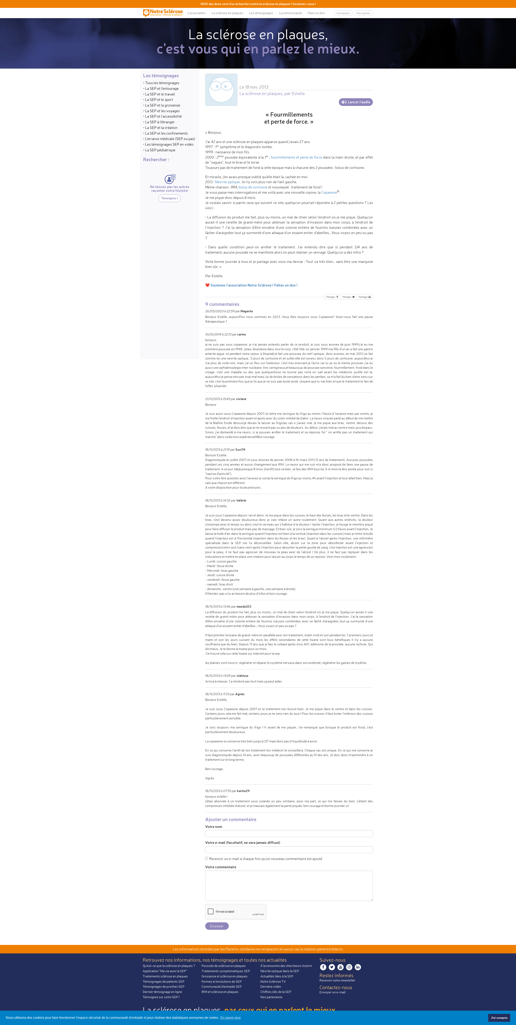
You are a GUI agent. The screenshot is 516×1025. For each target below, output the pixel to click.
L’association (196, 13)
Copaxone (329, 192)
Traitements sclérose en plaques (165, 976)
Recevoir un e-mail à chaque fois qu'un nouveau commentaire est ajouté (265, 858)
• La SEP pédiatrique (159, 149)
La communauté (290, 13)
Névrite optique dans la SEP (279, 971)
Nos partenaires (271, 997)
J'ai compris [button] (499, 1017)
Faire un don (316, 13)
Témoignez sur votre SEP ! (161, 997)
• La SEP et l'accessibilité (162, 116)
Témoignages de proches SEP (163, 986)
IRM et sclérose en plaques (220, 992)
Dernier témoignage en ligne (162, 992)
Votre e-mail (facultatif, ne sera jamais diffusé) (242, 842)
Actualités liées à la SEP (276, 976)
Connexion (343, 13)
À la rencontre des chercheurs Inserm (286, 966)
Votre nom (213, 826)
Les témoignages (261, 13)
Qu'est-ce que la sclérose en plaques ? (169, 966)
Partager (331, 296)
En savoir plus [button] (230, 1017)
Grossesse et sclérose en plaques (225, 976)
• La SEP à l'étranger (159, 122)
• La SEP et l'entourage (161, 88)
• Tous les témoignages (161, 82)
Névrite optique (227, 182)
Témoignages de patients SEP (163, 981)
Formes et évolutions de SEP (222, 981)
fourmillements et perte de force (296, 157)
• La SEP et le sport (158, 99)
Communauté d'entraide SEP (222, 986)
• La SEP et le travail (159, 94)
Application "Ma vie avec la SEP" (165, 971)
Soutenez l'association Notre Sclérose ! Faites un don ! (254, 285)
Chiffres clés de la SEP (275, 992)
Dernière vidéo (270, 986)
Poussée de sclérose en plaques (224, 966)
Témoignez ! (169, 198)
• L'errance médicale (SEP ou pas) (169, 138)
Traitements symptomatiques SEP (226, 971)
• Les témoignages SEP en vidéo (168, 144)
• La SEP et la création (160, 127)
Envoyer (217, 926)
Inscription (363, 13)
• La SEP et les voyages (161, 111)
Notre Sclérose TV (273, 981)
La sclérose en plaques (227, 13)
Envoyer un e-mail (332, 992)
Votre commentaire (220, 866)
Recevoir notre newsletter (337, 980)
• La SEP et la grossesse (161, 105)
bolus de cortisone (253, 187)
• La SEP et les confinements (165, 133)
